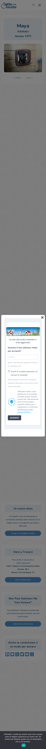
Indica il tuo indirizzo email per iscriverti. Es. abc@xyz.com (23, 364)
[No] (43, 740)
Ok (24, 745)
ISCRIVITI (14, 418)
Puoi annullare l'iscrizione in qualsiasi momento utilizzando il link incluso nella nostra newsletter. (23, 383)
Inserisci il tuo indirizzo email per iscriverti (22, 349)
